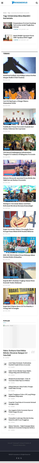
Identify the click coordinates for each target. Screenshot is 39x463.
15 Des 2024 (23, 40)
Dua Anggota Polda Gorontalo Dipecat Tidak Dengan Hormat (21, 411)
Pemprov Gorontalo (11, 123)
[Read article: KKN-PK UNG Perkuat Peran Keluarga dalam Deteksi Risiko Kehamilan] (19, 245)
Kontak (21, 443)
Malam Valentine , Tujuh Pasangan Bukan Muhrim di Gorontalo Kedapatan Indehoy (22, 427)
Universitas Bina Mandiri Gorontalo (20, 13)
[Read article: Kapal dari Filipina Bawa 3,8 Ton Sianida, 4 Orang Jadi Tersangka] (19, 296)
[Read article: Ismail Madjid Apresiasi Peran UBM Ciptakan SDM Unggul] (7, 38)
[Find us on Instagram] (18, 458)
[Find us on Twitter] (21, 458)
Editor (16, 29)
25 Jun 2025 (23, 29)
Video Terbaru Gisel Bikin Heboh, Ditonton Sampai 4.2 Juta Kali (15, 352)
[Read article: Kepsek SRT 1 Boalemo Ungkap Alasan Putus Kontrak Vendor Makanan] (19, 270)
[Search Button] (37, 2)
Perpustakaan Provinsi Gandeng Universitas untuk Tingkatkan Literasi (24, 25)
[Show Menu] (2, 2)
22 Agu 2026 (7, 80)
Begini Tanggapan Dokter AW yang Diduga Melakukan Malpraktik (22, 395)
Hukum (7, 71)
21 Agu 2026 (7, 182)
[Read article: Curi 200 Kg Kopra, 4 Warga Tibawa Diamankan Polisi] (19, 91)
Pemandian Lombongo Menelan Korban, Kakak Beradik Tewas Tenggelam (21, 419)
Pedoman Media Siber (19, 445)
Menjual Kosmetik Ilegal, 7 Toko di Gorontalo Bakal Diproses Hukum (19, 379)
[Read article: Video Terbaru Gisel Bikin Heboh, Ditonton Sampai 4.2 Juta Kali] (19, 336)
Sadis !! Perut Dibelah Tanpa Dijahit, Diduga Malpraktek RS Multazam (20, 372)
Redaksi (27, 443)
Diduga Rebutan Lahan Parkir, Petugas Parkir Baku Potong (21, 387)
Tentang (15, 443)
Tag (9, 13)
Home (4, 13)
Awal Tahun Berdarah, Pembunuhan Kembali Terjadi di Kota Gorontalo (20, 364)
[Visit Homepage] (19, 3)
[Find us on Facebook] (16, 458)
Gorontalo (8, 174)
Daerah (7, 148)
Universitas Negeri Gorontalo (14, 251)
